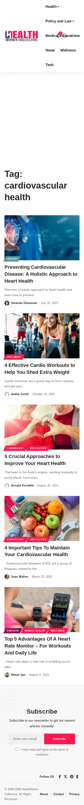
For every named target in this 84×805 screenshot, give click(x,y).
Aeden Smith (20, 394)
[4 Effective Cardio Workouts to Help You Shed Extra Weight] (42, 335)
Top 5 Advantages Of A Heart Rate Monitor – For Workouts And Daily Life (37, 646)
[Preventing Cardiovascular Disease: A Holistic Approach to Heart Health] (42, 237)
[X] (65, 777)
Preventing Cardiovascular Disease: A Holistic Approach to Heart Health (40, 274)
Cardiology (15, 448)
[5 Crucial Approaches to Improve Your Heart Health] (42, 427)
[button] (65, 36)
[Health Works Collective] (21, 36)
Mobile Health (35, 630)
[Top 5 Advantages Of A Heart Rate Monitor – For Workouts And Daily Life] (42, 609)
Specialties (38, 448)
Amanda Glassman (24, 303)
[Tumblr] (77, 777)
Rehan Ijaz (18, 674)
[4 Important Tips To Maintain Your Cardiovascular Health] (42, 518)
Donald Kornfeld (22, 485)
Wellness (14, 357)
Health (12, 259)
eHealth (13, 630)
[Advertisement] (42, 122)
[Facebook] (60, 777)
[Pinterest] (72, 777)
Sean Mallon (19, 576)
